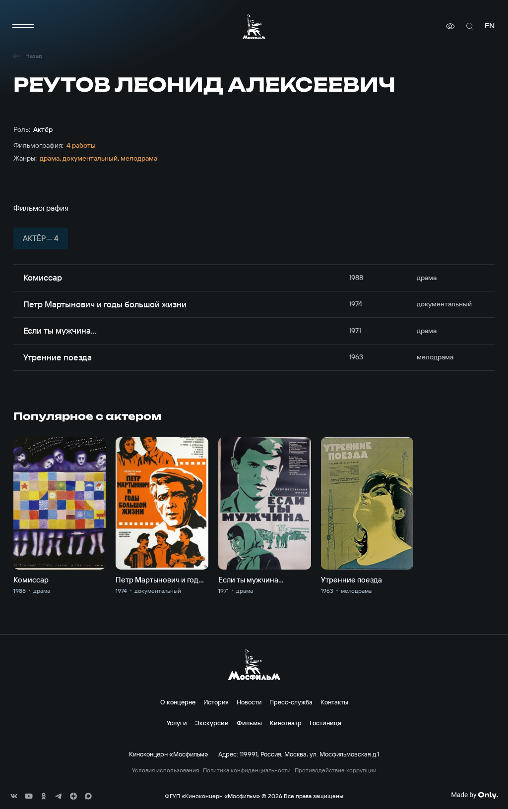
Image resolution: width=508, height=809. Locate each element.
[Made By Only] (474, 795)
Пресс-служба (291, 702)
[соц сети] (14, 796)
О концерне (177, 702)
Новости (249, 702)
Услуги (177, 723)
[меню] (23, 26)
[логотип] (254, 26)
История (216, 702)
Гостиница (325, 723)
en (490, 26)
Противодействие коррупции (336, 770)
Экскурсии (212, 723)
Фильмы (249, 723)
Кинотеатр (286, 723)
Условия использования (165, 770)
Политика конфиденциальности (247, 770)
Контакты (334, 702)
